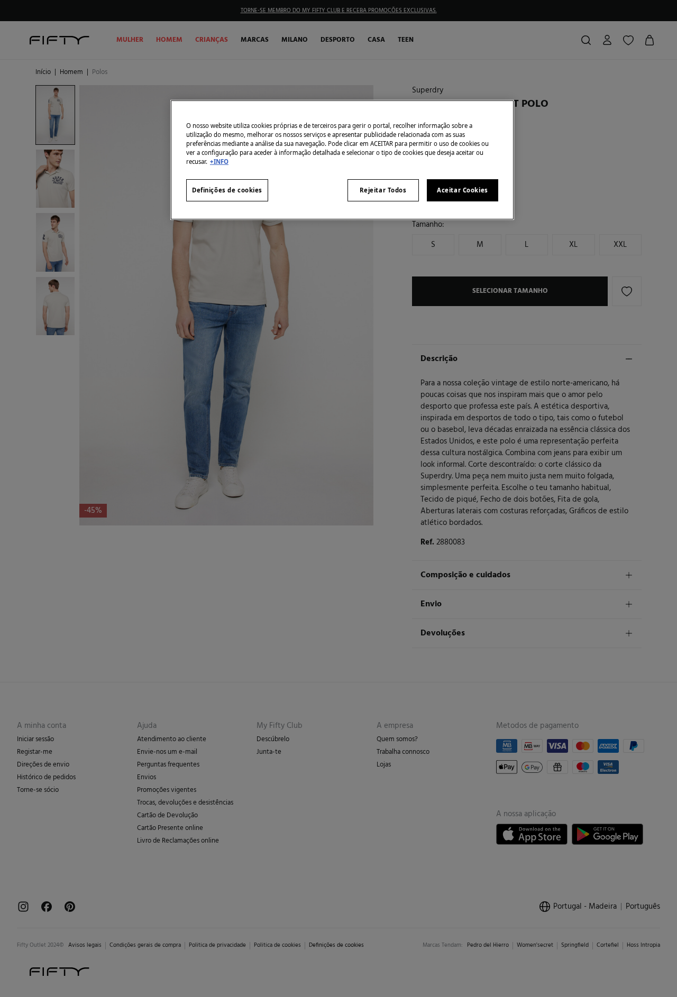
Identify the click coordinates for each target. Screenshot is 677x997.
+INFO (219, 161)
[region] (342, 160)
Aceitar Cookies (462, 190)
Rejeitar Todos (383, 190)
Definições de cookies (227, 190)
